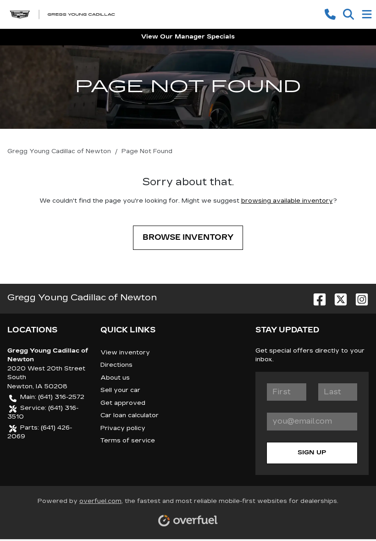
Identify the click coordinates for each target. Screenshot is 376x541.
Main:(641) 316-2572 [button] (52, 397)
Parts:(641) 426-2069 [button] (39, 432)
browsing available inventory (287, 200)
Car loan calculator (129, 415)
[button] (330, 14)
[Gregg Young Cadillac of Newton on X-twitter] (337, 297)
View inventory (125, 352)
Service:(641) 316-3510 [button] (42, 412)
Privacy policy (122, 428)
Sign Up (312, 452)
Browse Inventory (188, 237)
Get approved (122, 403)
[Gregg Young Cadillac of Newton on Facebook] (315, 297)
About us (115, 377)
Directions (116, 365)
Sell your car (120, 390)
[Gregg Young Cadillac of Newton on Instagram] (358, 297)
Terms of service (127, 440)
